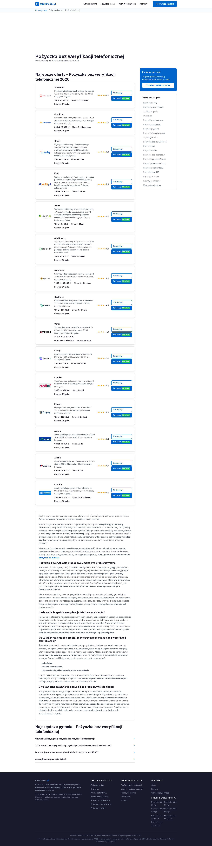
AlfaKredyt (59, 238)
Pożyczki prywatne (151, 129)
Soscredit (59, 87)
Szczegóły (117, 93)
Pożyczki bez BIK (98, 808)
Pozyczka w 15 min (151, 176)
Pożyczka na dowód (151, 124)
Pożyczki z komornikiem (153, 168)
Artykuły (143, 4)
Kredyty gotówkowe (151, 181)
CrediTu (58, 377)
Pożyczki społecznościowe (154, 159)
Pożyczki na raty (150, 103)
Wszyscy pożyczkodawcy (132, 789)
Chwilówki (147, 116)
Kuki (56, 173)
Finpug (57, 404)
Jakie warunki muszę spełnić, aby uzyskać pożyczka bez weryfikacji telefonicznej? (85, 745)
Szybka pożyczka (150, 111)
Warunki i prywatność (160, 793)
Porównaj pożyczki (165, 4)
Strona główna (90, 4)
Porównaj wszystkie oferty (158, 85)
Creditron (59, 114)
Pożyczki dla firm (150, 150)
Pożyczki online (108, 4)
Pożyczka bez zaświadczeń (154, 142)
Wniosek (121, 98)
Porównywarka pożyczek (131, 785)
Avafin (57, 458)
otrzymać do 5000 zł (49, 557)
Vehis (57, 324)
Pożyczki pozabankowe (153, 120)
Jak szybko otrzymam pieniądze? (85, 759)
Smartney (59, 270)
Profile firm (125, 797)
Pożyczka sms (149, 146)
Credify (58, 484)
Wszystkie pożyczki (127, 4)
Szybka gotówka (150, 137)
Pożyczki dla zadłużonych (154, 133)
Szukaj (123, 800)
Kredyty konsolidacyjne (100, 800)
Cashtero (59, 297)
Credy (57, 141)
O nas (153, 785)
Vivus (57, 205)
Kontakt (154, 789)
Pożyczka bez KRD (151, 172)
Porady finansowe (128, 793)
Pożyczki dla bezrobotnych (154, 163)
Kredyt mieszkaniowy (152, 185)
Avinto (57, 431)
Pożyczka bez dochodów (154, 155)
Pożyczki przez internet (153, 107)
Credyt (57, 350)
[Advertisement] (106, 35)
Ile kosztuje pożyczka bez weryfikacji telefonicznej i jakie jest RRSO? (85, 752)
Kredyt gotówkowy (99, 793)
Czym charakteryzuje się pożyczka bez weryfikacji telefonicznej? (85, 739)
